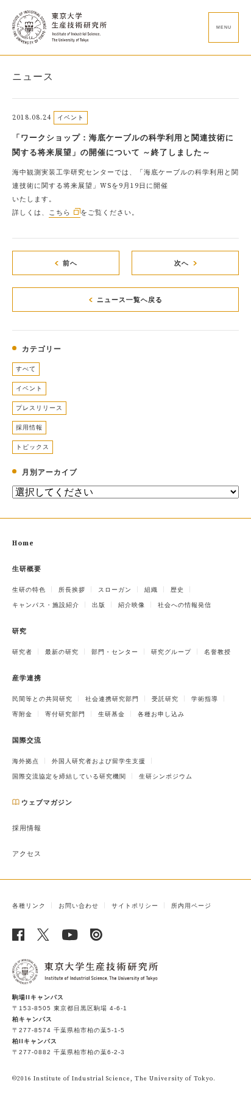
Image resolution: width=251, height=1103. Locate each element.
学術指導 (204, 698)
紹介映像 (131, 605)
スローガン (115, 589)
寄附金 (22, 714)
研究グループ (171, 652)
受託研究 (165, 698)
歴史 (177, 589)
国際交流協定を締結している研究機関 (69, 776)
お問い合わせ (78, 905)
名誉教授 (217, 652)
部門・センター (114, 652)
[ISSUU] (96, 934)
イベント (29, 388)
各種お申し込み (161, 714)
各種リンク (29, 905)
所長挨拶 (71, 589)
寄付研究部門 (65, 714)
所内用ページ (191, 905)
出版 (98, 605)
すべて (26, 368)
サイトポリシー (134, 905)
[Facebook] (18, 934)
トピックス (32, 447)
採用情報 (29, 427)
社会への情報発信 (184, 605)
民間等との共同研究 (42, 698)
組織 (151, 589)
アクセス (26, 854)
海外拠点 (25, 761)
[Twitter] (43, 934)
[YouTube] (70, 934)
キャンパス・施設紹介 (45, 605)
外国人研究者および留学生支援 (99, 761)
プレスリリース (39, 407)
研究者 (22, 652)
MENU (224, 27)
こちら (60, 213)
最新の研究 (62, 652)
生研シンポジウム (166, 776)
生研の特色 (29, 589)
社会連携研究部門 (112, 698)
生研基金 (111, 714)
